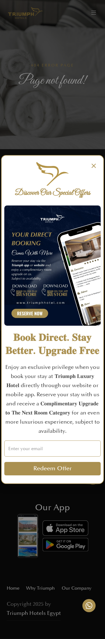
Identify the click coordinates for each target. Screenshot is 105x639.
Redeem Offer (52, 468)
